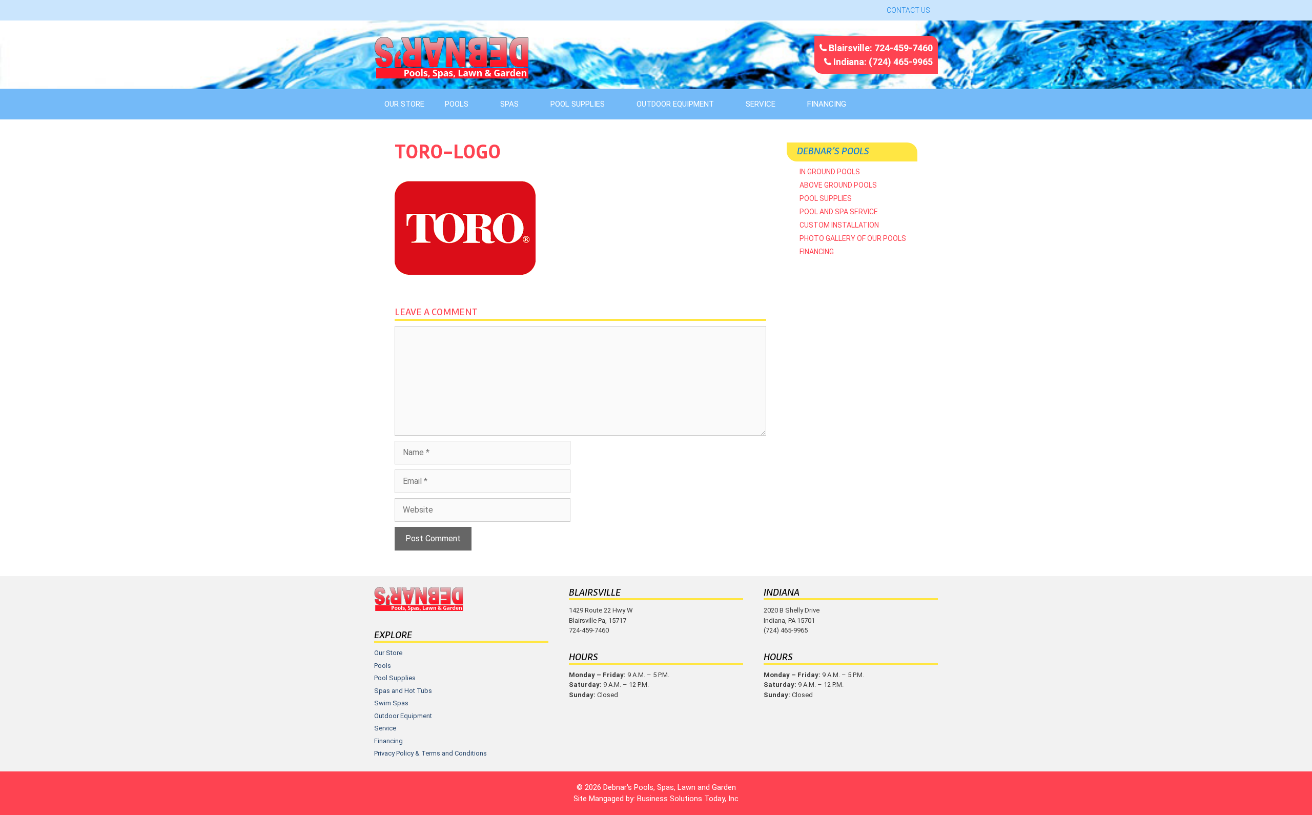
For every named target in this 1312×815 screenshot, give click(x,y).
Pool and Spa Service (838, 212)
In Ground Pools (829, 172)
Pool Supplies (577, 104)
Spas (509, 104)
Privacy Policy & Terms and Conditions (430, 753)
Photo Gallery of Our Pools (852, 238)
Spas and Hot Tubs (403, 691)
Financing (816, 252)
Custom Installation (839, 225)
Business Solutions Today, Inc (688, 798)
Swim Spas (391, 703)
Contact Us (908, 10)
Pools (456, 104)
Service (760, 104)
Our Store (404, 104)
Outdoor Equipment (675, 104)
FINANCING (826, 104)
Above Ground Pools (838, 185)
